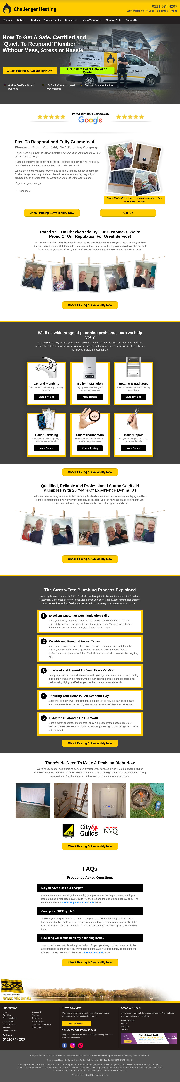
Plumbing (7, 1015)
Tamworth (125, 1026)
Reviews (6, 1027)
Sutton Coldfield (127, 1020)
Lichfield (124, 1029)
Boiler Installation (10, 1018)
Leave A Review (9, 1030)
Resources (37, 1018)
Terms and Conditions (41, 1024)
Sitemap (35, 1015)
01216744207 (14, 1039)
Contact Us (37, 1012)
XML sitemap (37, 1027)
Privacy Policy (38, 1021)
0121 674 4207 (164, 6)
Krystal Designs (102, 1075)
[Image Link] (30, 8)
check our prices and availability (79, 902)
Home (5, 1012)
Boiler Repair (8, 1021)
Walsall (124, 1023)
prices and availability (93, 952)
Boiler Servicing (9, 1024)
